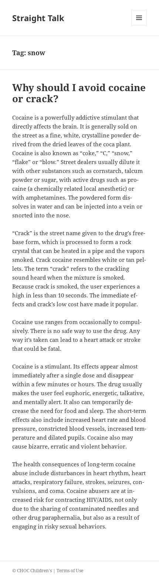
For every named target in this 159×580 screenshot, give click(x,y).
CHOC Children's (34, 570)
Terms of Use (70, 570)
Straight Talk (38, 17)
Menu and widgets (139, 25)
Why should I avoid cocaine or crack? (79, 93)
